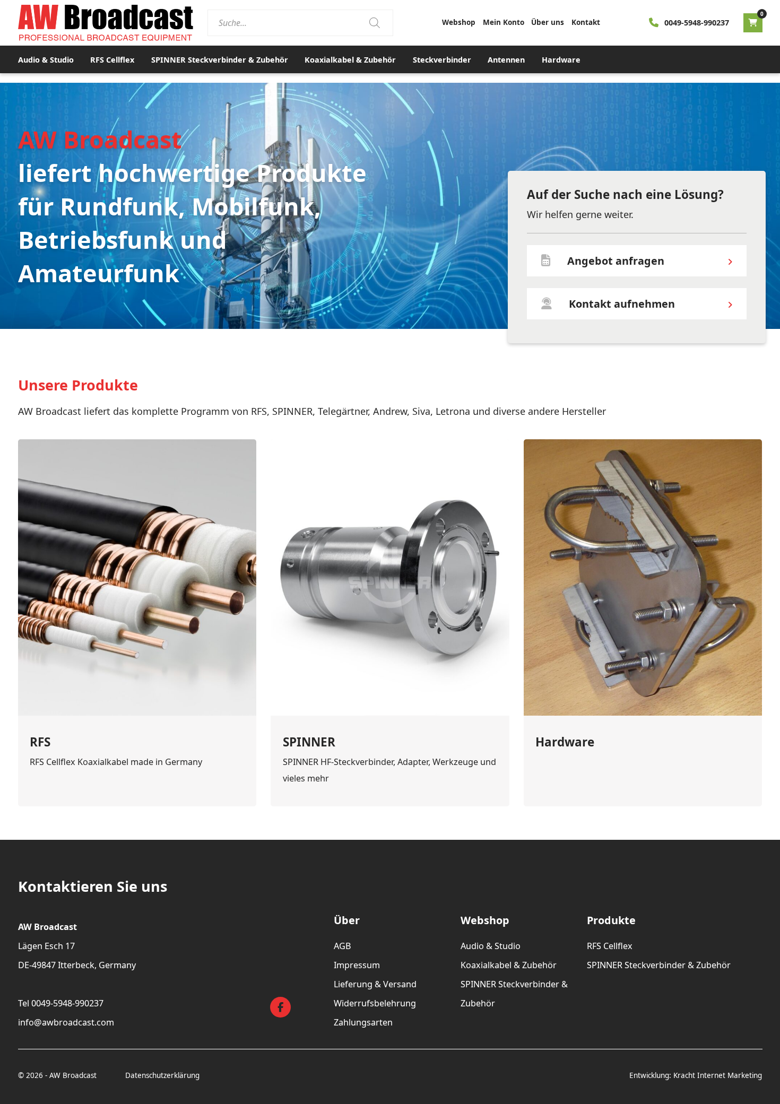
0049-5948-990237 (696, 23)
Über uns (547, 22)
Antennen (506, 60)
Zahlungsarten (363, 1022)
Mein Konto (503, 22)
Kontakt (585, 22)
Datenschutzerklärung (162, 1075)
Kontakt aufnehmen (622, 304)
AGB (342, 946)
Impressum (357, 965)
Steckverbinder (442, 60)
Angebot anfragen (615, 261)
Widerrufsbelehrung (375, 1003)
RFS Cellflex (112, 60)
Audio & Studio (46, 60)
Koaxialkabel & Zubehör (350, 60)
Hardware (561, 60)
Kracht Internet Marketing (717, 1075)
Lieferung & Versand (375, 984)
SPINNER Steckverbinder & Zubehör (219, 60)
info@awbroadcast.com (66, 1022)
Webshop (458, 22)
